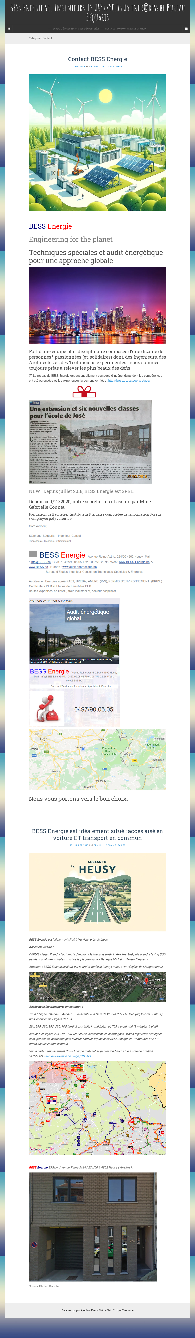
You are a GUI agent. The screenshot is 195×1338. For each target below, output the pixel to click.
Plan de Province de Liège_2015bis (67, 1056)
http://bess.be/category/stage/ (129, 380)
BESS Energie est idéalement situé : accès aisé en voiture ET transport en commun (97, 834)
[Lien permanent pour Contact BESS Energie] (97, 142)
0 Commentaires (112, 66)
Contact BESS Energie (97, 59)
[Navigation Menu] (186, 29)
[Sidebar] (9, 29)
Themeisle (127, 1310)
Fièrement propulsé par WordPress (80, 1310)
